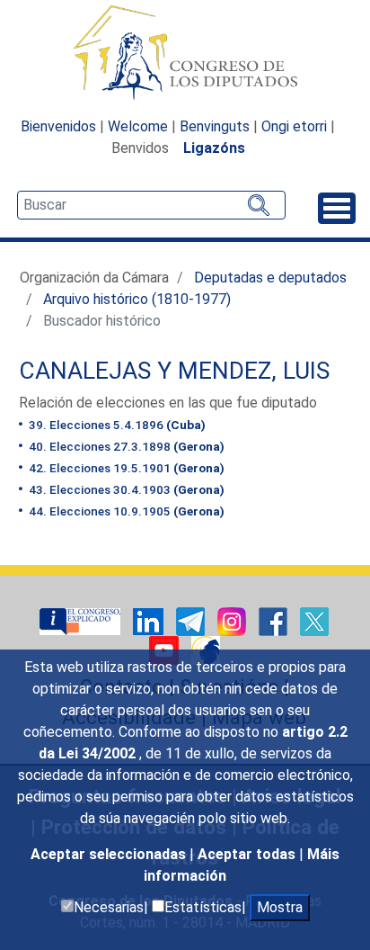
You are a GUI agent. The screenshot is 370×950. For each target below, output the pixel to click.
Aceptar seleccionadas (110, 854)
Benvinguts (215, 126)
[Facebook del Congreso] (274, 620)
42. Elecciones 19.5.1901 (125, 468)
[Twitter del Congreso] (314, 620)
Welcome (138, 126)
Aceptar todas (248, 854)
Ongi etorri (294, 126)
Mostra (280, 907)
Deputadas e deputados (270, 277)
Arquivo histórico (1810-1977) (137, 299)
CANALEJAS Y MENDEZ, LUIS (174, 370)
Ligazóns (214, 148)
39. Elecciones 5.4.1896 (116, 424)
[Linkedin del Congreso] (150, 620)
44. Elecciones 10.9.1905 (125, 511)
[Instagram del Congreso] (233, 620)
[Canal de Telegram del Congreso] (192, 620)
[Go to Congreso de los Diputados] (185, 52)
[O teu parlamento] (81, 620)
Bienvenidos (58, 126)
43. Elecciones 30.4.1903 (125, 489)
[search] (151, 205)
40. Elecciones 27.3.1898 (125, 446)
